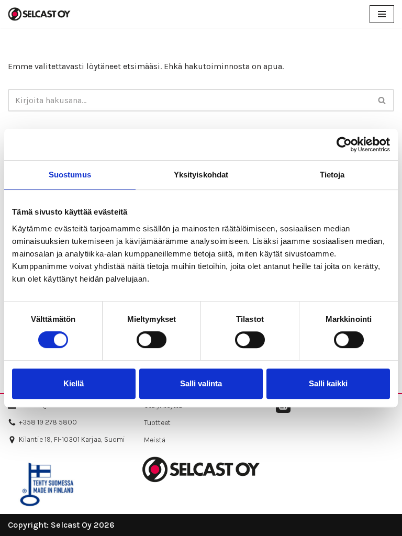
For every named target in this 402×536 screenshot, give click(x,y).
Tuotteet (157, 423)
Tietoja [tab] (332, 174)
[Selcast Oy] (39, 14)
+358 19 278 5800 (48, 422)
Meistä (154, 440)
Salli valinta (201, 383)
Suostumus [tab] (70, 174)
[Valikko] (382, 14)
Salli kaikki (328, 383)
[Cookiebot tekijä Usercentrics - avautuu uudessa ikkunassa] (344, 144)
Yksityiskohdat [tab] (201, 174)
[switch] (151, 339)
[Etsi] (382, 100)
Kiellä (73, 383)
